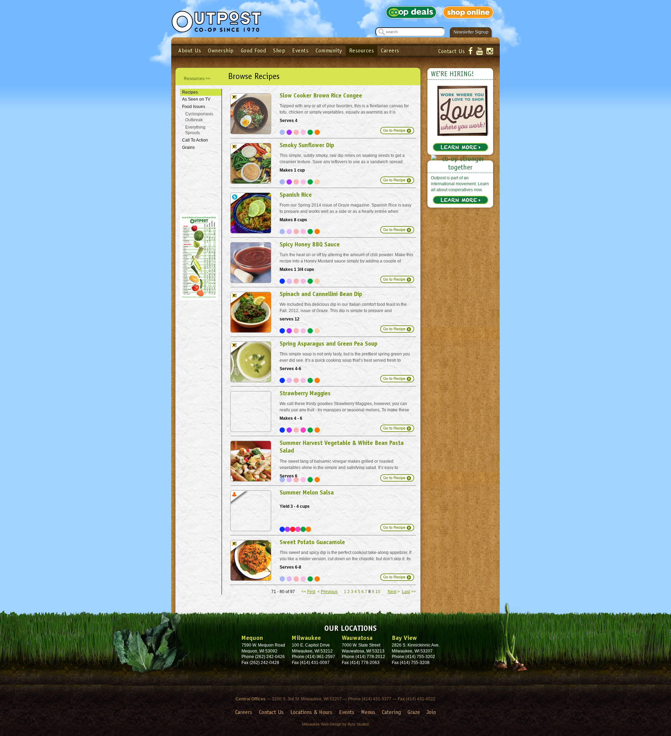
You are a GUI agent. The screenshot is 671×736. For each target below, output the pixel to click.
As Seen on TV (196, 99)
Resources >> (197, 78)
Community (329, 50)
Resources (361, 50)
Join (431, 712)
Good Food (253, 50)
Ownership (221, 50)
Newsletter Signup (471, 32)
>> (409, 591)
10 (377, 591)
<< (308, 591)
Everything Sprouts (195, 130)
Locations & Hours (311, 712)
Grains (188, 147)
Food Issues (193, 106)
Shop (279, 50)
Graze (413, 712)
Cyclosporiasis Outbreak (199, 116)
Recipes (190, 92)
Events (300, 50)
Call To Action (195, 140)
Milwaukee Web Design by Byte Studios (335, 724)
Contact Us (451, 51)
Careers (390, 50)
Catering (391, 712)
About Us (189, 50)
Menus (368, 712)
